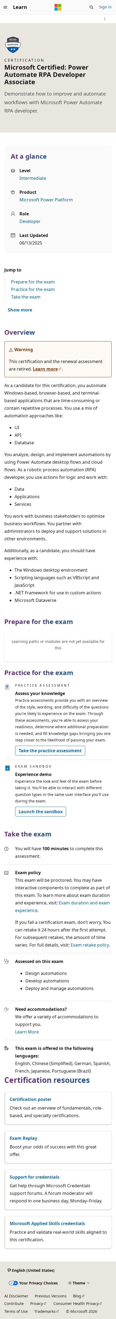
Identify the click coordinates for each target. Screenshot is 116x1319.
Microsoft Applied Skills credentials (47, 1223)
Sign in (105, 6)
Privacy (36, 1303)
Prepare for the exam (33, 282)
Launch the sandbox (41, 812)
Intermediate (32, 178)
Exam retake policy (90, 945)
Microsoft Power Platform (46, 200)
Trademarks (45, 1311)
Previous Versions (51, 1295)
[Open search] (91, 7)
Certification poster (31, 1099)
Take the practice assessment (50, 751)
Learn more (45, 369)
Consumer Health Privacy (76, 1303)
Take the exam (25, 297)
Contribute (14, 1303)
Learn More (27, 1032)
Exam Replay (23, 1138)
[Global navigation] (5, 7)
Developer (29, 221)
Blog (77, 1295)
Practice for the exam (33, 289)
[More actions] (105, 19)
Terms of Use (16, 1311)
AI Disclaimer (16, 1295)
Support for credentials (34, 1177)
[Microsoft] (58, 7)
